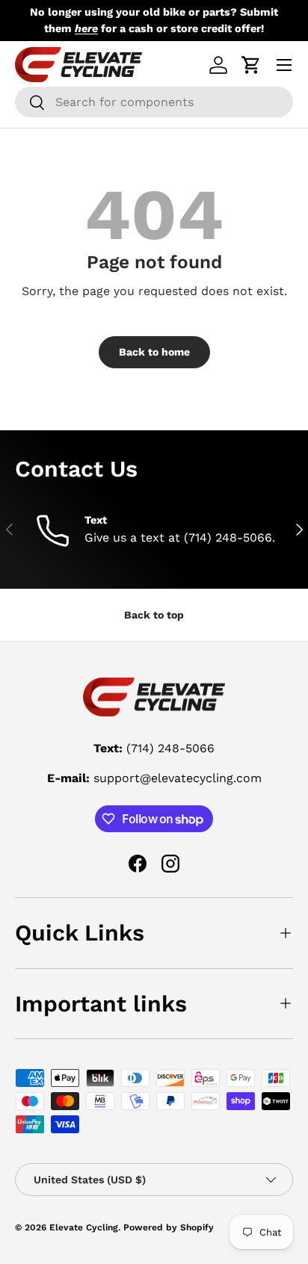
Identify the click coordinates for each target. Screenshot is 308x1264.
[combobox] (154, 102)
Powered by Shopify (168, 1227)
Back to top (154, 615)
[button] (251, 65)
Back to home (154, 352)
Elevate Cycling (83, 1227)
